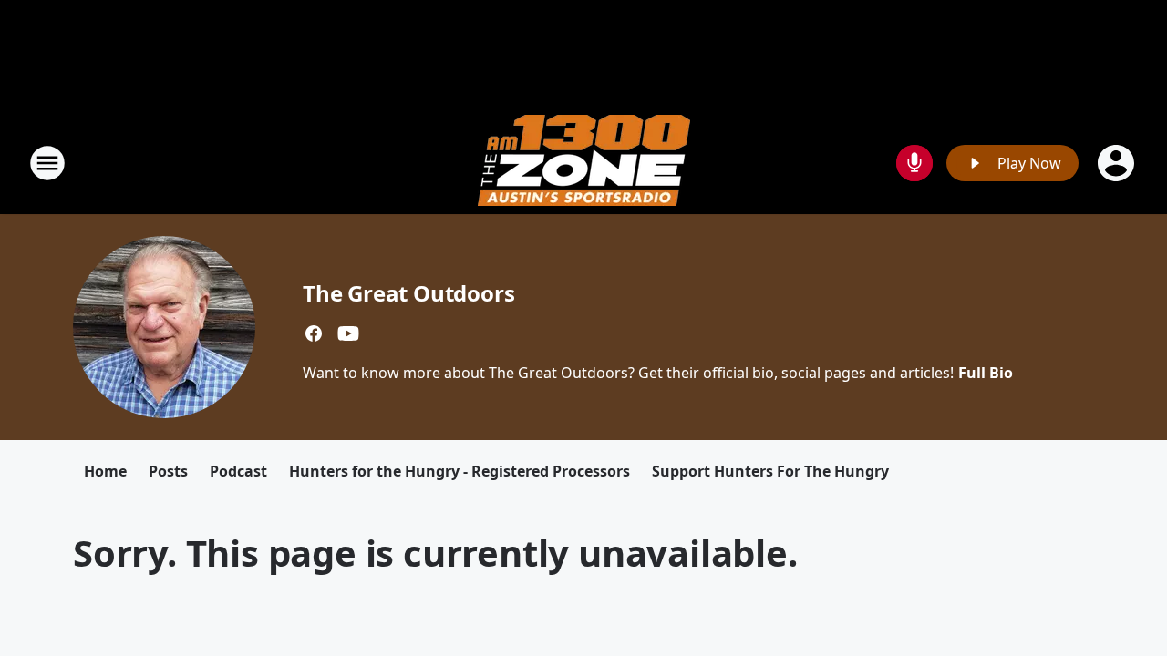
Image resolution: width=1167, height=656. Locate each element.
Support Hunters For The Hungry (770, 471)
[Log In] (1118, 163)
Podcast (238, 471)
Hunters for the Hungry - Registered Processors (459, 471)
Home (105, 471)
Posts (168, 471)
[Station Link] (584, 162)
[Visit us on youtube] (348, 333)
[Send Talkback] (914, 163)
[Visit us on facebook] (314, 333)
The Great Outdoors (408, 293)
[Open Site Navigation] (47, 163)
